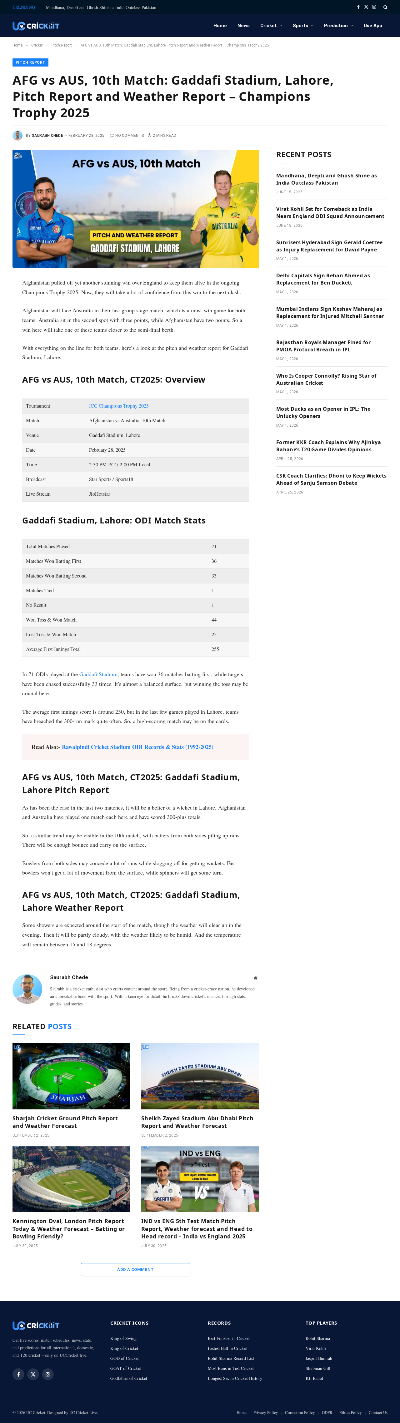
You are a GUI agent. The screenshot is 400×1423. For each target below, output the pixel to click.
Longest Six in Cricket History (235, 1378)
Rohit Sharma (318, 1338)
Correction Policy (300, 1412)
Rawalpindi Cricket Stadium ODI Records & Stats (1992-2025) (137, 747)
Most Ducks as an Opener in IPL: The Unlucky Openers (323, 412)
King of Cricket (124, 1348)
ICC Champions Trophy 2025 (119, 405)
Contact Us (378, 1412)
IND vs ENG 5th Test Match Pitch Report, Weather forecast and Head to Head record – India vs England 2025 (196, 1228)
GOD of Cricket (124, 1358)
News (244, 25)
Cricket (268, 25)
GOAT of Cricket (125, 1368)
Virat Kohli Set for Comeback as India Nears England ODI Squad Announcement (330, 213)
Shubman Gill (318, 1368)
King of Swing (123, 1338)
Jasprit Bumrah (319, 1358)
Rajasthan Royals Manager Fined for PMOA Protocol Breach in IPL (323, 346)
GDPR (327, 1412)
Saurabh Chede (47, 135)
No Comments (129, 135)
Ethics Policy (350, 1412)
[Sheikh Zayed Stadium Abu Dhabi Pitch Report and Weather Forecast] (200, 1076)
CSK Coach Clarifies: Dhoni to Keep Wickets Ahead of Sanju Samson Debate (331, 479)
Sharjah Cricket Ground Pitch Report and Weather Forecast (65, 1121)
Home (220, 25)
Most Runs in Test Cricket (231, 1368)
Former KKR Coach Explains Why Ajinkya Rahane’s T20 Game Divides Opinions (328, 446)
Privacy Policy (265, 1412)
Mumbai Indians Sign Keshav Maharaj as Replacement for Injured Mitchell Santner (330, 312)
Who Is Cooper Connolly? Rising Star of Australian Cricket (326, 379)
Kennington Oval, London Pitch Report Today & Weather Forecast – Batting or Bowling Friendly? (68, 1228)
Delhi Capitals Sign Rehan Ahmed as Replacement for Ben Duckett (323, 279)
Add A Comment (135, 1269)
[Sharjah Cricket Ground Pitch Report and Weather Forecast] (71, 1076)
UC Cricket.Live (83, 1412)
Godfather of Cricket (128, 1378)
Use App (373, 25)
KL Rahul (314, 1378)
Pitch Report (30, 62)
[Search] (385, 7)
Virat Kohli (316, 1348)
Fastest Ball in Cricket (227, 1348)
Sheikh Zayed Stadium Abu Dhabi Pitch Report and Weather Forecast (197, 1121)
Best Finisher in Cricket (229, 1338)
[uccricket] (35, 25)
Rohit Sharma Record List (231, 1358)
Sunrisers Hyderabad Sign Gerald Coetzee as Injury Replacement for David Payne (329, 246)
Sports (300, 25)
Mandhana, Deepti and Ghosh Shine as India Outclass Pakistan (101, 7)
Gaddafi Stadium (98, 674)
